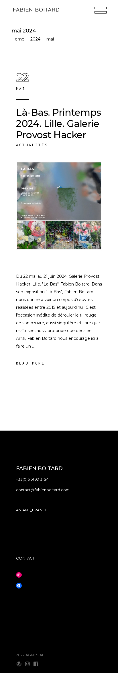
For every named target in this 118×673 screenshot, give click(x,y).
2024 (35, 39)
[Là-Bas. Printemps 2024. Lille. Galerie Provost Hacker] (59, 210)
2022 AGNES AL (30, 655)
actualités (32, 145)
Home (17, 39)
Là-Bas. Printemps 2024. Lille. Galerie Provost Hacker (58, 123)
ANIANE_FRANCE (32, 510)
